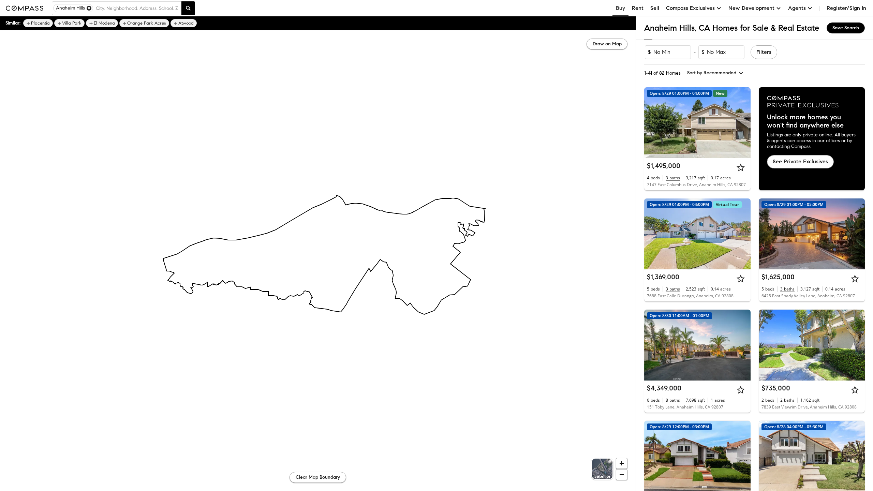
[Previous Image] (652, 122)
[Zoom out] (621, 474)
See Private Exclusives (800, 161)
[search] (188, 8)
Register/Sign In (846, 8)
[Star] (741, 167)
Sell (654, 8)
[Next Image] (742, 122)
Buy (620, 8)
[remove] (89, 8)
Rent (637, 8)
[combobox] (137, 8)
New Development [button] (751, 8)
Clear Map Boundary (318, 477)
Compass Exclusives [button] (690, 8)
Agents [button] (797, 8)
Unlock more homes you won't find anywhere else (805, 121)
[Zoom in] (621, 463)
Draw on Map (607, 44)
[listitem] (38, 23)
